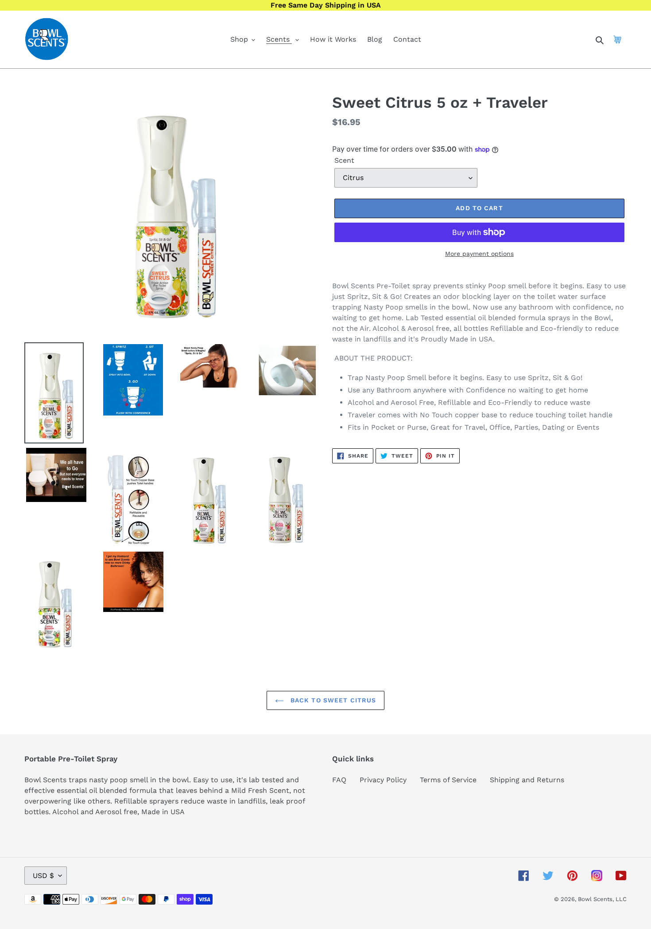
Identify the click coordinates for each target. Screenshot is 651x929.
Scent (344, 160)
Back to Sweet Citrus (332, 700)
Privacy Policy (383, 780)
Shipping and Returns (527, 780)
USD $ (43, 875)
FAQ (339, 780)
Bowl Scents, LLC (602, 899)
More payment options (479, 253)
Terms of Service (448, 780)
